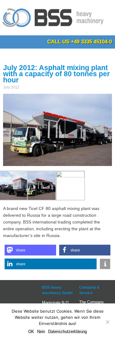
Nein (41, 331)
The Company (91, 302)
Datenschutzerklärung (67, 331)
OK (31, 331)
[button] (30, 250)
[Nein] (107, 322)
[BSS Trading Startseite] (53, 29)
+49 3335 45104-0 (91, 42)
